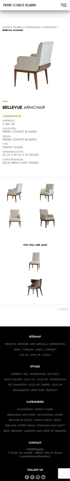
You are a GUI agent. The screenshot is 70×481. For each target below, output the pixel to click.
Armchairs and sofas (21, 415)
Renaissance (21, 390)
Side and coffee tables (20, 425)
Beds (7, 431)
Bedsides (16, 431)
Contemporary (32, 27)
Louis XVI (29, 379)
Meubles (17, 27)
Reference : (9, 121)
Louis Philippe (13, 379)
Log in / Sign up (29, 355)
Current (16, 374)
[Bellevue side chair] (35, 262)
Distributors (57, 344)
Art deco (53, 374)
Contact (50, 349)
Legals (46, 355)
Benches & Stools (21, 420)
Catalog (27, 349)
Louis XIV (42, 379)
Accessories (25, 409)
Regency (51, 390)
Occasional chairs (50, 415)
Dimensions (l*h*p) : (13, 152)
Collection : (10, 129)
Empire (45, 385)
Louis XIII (34, 385)
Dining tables (43, 420)
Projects (10, 344)
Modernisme (49, 27)
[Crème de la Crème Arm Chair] (35, 288)
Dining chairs (44, 409)
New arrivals (38, 344)
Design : (7, 136)
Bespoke (23, 344)
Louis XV (56, 385)
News (17, 349)
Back (63, 309)
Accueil (6, 27)
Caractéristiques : (13, 160)
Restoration (58, 379)
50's (25, 374)
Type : (6, 144)
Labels (39, 349)
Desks (57, 420)
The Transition (17, 385)
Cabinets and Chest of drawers (45, 431)
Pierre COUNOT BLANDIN (19, 5)
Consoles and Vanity (51, 425)
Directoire (38, 390)
